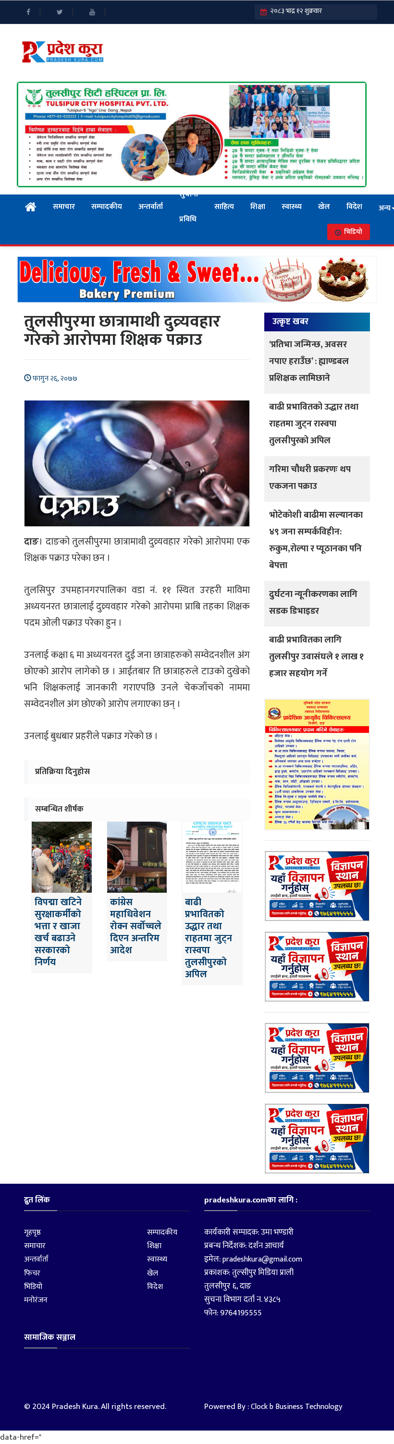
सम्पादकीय (106, 206)
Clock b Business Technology (296, 1406)
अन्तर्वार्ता (150, 206)
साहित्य (224, 206)
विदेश (354, 206)
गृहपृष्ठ (32, 1232)
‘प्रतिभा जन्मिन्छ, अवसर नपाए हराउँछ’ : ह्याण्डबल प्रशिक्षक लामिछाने (309, 361)
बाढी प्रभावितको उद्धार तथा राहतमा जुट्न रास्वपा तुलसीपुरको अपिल (313, 424)
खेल (324, 206)
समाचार (64, 206)
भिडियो (353, 231)
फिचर (32, 1273)
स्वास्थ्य (292, 206)
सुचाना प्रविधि (188, 206)
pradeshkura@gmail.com (262, 1259)
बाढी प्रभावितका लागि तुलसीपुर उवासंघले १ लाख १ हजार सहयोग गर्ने (316, 656)
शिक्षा (257, 206)
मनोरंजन (36, 1300)
